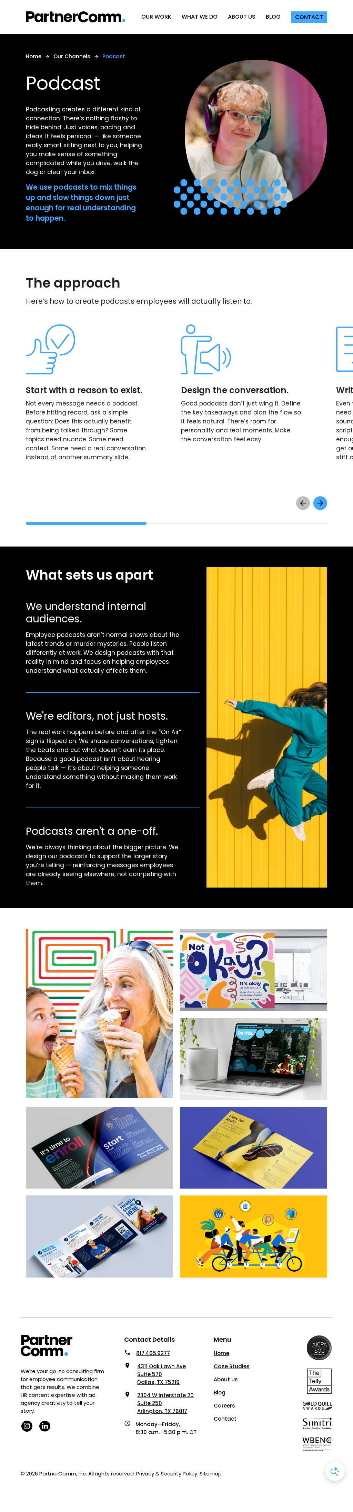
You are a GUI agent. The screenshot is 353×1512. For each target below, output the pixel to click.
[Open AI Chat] (335, 1471)
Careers (224, 1405)
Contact (225, 1418)
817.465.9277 (153, 1353)
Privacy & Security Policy (166, 1473)
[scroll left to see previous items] (303, 503)
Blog (219, 1392)
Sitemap (211, 1473)
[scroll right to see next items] (320, 503)
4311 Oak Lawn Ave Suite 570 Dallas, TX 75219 (161, 1374)
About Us (226, 1379)
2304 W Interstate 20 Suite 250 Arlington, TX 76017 (165, 1403)
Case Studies (232, 1366)
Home (221, 1353)
